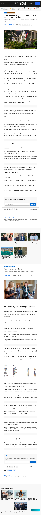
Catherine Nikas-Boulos (9, 24)
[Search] (5, 4)
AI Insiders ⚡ (37, 4)
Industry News (11, 266)
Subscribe (33, 204)
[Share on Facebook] (21, 25)
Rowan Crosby (7, 275)
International (9, 212)
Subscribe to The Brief (30, 3)
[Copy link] (29, 25)
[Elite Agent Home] (20, 4)
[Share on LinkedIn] (23, 25)
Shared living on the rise (13, 269)
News (14, 212)
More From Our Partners (7, 231)
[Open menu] (3, 4)
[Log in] (1, 3)
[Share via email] (27, 25)
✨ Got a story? (35, 509)
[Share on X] (25, 25)
